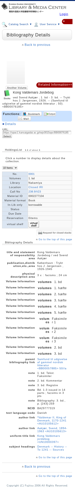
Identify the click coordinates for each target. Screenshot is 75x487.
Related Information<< (55, 84)
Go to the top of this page (55, 239)
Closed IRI (35, 187)
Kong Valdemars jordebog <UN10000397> (48, 438)
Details (10, 124)
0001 (31, 173)
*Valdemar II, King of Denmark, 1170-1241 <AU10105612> (52, 420)
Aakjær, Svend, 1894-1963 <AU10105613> (52, 430)
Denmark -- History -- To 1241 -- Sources (52, 448)
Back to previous (37, 44)
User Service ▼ (49, 24)
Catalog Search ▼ (20, 24)
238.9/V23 (34, 191)
